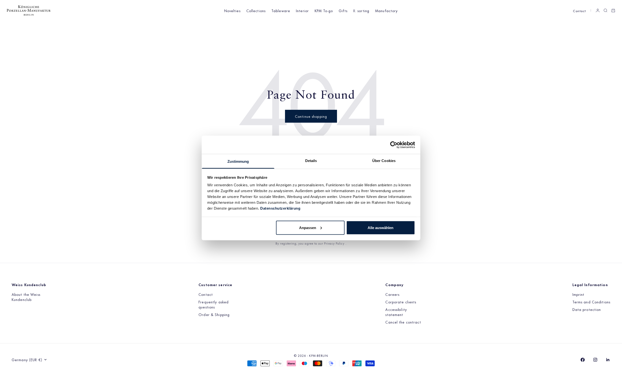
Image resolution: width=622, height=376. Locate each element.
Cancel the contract (403, 322)
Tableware (280, 10)
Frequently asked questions (214, 304)
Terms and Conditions (591, 302)
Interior (302, 10)
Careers (392, 294)
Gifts (343, 10)
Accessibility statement (396, 312)
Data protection (586, 309)
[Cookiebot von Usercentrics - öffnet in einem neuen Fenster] (393, 144)
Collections (256, 10)
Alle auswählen (380, 227)
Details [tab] (311, 161)
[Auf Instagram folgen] (595, 359)
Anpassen (307, 227)
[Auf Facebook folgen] (582, 359)
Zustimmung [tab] (238, 161)
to (316, 243)
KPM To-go (324, 10)
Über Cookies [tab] (384, 161)
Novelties (232, 10)
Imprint (578, 294)
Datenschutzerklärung (280, 208)
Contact (579, 10)
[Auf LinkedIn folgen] (607, 359)
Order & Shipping (214, 314)
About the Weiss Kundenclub (26, 296)
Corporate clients (400, 302)
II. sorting (361, 10)
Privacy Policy (335, 243)
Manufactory (386, 10)
